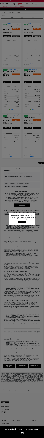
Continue (22, 222)
